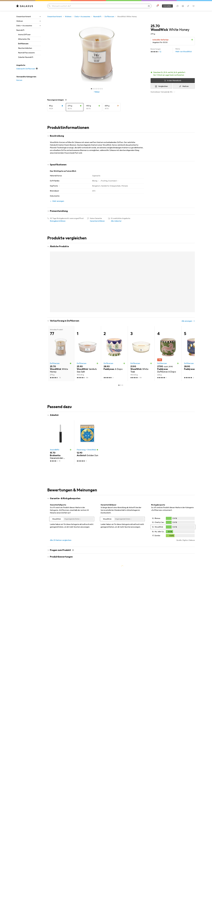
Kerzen (19, 80)
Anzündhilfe (54, 441)
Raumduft (20, 30)
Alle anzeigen (187, 312)
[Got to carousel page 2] (93, 88)
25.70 (155, 26)
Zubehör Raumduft (25, 57)
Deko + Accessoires (24, 26)
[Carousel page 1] (91, 88)
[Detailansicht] (72, 514)
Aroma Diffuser (24, 34)
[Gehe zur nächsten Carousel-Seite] (191, 275)
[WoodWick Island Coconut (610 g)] (168, 275)
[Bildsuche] (148, 6)
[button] (192, 39)
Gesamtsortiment (23, 16)
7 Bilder (97, 92)
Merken (185, 86)
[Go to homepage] (24, 6)
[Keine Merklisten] (188, 6)
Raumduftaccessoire (26, 53)
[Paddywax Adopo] (194, 344)
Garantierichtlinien (97, 221)
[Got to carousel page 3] (95, 88)
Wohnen (19, 21)
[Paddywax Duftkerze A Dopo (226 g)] (168, 344)
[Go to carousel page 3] (121, 302)
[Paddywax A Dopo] (114, 344)
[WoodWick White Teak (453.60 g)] (87, 275)
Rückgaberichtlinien (57, 221)
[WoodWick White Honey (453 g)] (60, 275)
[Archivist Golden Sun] (87, 433)
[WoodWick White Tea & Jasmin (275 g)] (194, 275)
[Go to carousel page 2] (119, 302)
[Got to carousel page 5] (98, 88)
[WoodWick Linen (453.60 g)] (141, 275)
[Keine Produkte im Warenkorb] (193, 6)
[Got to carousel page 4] (96, 88)
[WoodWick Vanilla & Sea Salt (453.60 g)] (87, 344)
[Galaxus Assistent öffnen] (177, 6)
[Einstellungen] (157, 6)
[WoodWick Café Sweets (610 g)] (114, 275)
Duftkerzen (23, 44)
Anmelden (167, 6)
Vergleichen (163, 86)
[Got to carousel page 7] (102, 88)
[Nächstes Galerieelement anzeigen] (146, 54)
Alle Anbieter (116, 221)
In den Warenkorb (174, 80)
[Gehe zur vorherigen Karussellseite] (51, 275)
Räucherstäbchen (25, 48)
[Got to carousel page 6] (100, 88)
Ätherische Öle (24, 39)
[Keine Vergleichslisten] (183, 6)
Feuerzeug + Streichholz (86, 441)
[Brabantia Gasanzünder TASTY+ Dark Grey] (60, 433)
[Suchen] (49, 6)
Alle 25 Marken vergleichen (60, 532)
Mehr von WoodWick (183, 50)
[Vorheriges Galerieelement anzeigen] (47, 54)
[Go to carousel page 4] (123, 302)
